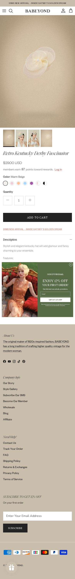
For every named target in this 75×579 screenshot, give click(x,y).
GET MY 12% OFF (55, 299)
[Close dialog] (70, 264)
